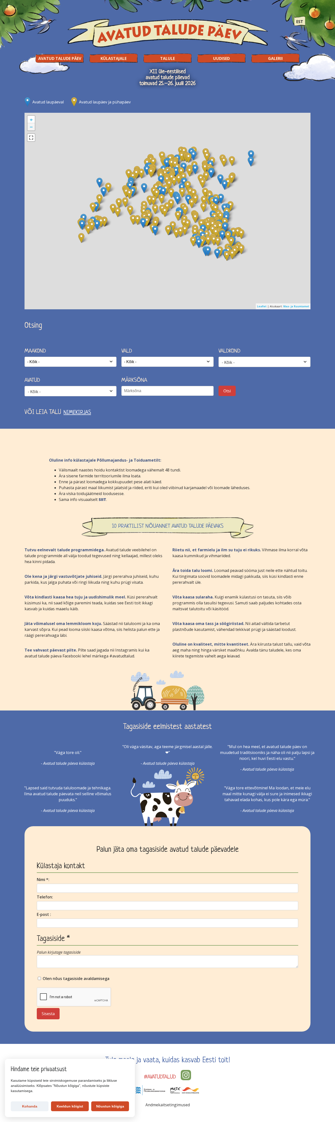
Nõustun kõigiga (110, 1106)
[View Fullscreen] (31, 137)
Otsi (227, 391)
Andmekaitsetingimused (167, 1105)
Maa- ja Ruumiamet (296, 306)
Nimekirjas (77, 413)
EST (299, 21)
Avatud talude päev (59, 58)
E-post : (44, 914)
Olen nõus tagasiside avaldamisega (75, 978)
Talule (167, 58)
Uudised (221, 58)
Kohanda (29, 1106)
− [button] (31, 126)
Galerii (275, 58)
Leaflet (262, 306)
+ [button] (31, 119)
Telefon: (45, 897)
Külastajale (114, 58)
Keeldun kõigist (70, 1106)
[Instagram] (186, 1075)
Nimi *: (43, 879)
